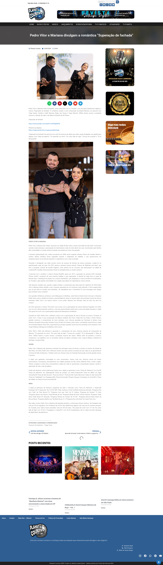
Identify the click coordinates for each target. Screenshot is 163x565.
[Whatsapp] (107, 4)
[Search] (117, 1)
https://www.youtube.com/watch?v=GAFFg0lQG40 (44, 124)
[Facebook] (104, 4)
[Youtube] (113, 4)
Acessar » (31, 509)
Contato (11, 518)
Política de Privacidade (55, 518)
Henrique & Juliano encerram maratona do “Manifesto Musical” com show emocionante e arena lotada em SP (45, 501)
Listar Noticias (71, 518)
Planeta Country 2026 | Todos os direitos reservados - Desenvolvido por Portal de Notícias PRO (81, 563)
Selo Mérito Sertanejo (86, 518)
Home (4, 518)
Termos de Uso (40, 518)
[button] (49, 103)
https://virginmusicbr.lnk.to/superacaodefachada (44, 130)
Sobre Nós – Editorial (24, 518)
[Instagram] (101, 4)
